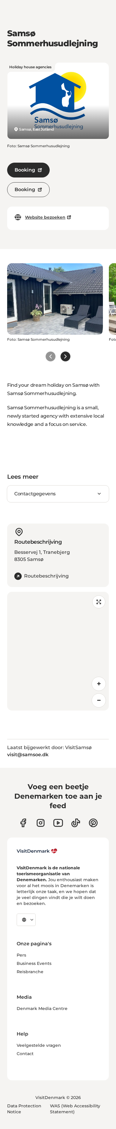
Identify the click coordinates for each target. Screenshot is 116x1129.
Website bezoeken (45, 217)
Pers (21, 955)
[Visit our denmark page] (23, 823)
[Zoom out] (99, 700)
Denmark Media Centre (42, 1008)
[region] (58, 651)
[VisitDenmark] (37, 851)
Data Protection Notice (24, 1108)
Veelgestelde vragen (39, 1045)
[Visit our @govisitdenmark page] (75, 823)
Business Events (34, 963)
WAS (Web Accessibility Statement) (75, 1108)
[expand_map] (98, 601)
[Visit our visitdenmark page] (58, 823)
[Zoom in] (99, 684)
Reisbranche (30, 971)
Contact (25, 1053)
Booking (25, 170)
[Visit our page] (40, 823)
